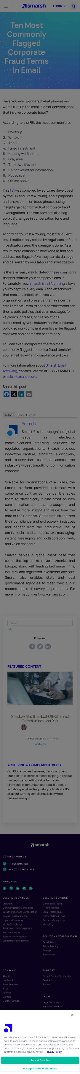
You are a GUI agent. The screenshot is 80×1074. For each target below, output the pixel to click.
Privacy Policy (54, 1051)
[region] (40, 1042)
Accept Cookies (40, 1060)
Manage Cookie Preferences (40, 1068)
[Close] (72, 1015)
